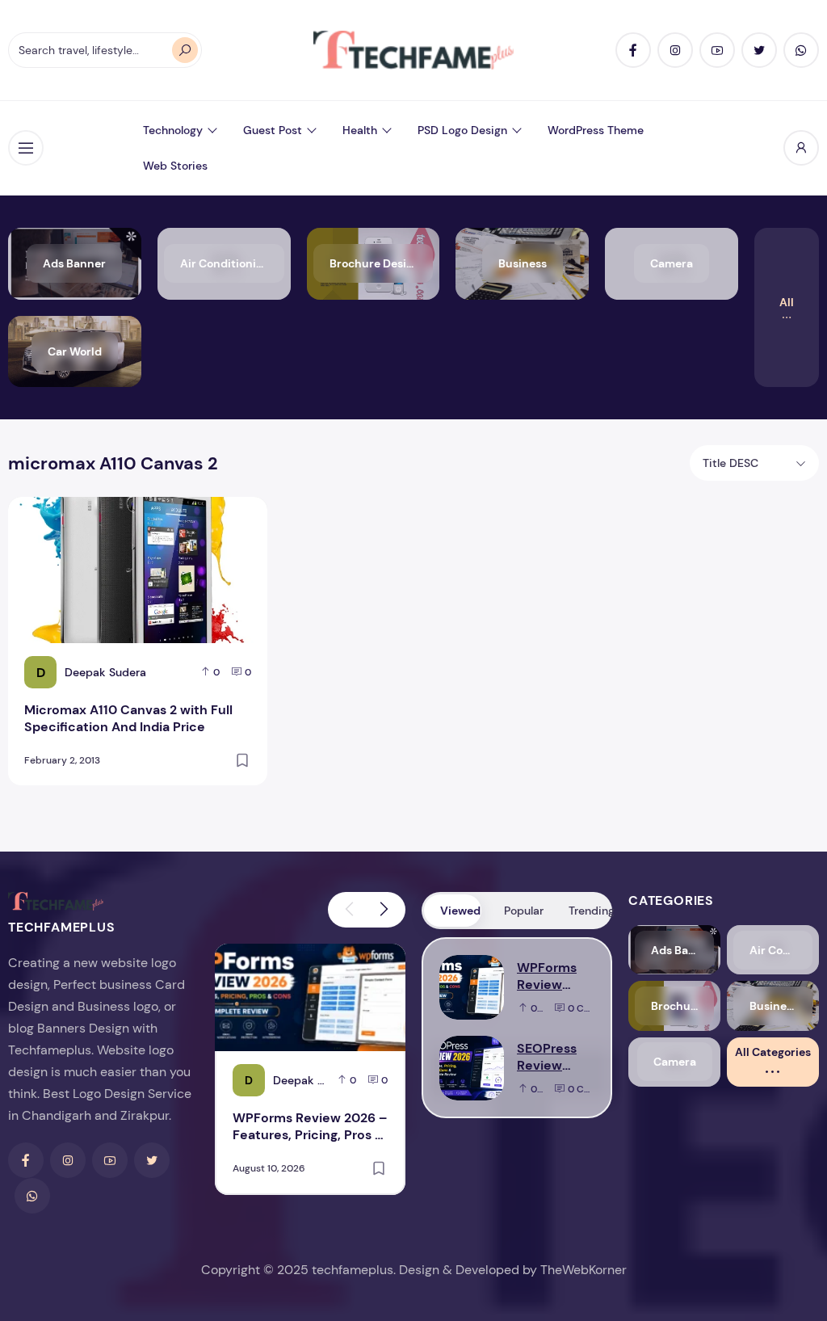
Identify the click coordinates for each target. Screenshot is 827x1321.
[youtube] (717, 50)
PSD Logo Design (462, 130)
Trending (589, 910)
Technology (173, 130)
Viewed (460, 910)
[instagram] (675, 50)
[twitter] (759, 50)
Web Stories (175, 165)
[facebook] (633, 50)
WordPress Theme (596, 130)
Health (359, 130)
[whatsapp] (801, 50)
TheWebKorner (583, 1269)
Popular (524, 910)
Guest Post (272, 130)
